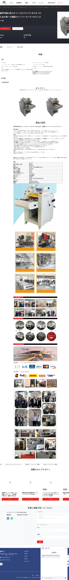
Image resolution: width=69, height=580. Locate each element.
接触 (40, 541)
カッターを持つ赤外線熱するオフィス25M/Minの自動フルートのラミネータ (10, 494)
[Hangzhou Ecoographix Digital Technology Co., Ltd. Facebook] (1, 564)
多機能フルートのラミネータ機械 (32, 464)
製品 (5, 7)
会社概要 (25, 553)
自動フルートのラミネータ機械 (50, 464)
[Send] (66, 577)
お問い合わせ (26, 561)
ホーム (1, 7)
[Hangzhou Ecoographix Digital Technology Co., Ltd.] (4, 2)
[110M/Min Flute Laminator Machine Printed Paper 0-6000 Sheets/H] (26, 106)
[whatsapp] (12, 518)
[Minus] (65, 548)
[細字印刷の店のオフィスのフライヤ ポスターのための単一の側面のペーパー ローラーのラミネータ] (10, 482)
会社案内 (25, 556)
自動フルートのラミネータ (12, 7)
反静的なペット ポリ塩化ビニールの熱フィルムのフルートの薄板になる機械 (30, 494)
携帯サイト (38, 575)
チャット (5, 28)
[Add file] (42, 577)
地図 (32, 575)
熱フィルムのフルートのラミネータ (13, 464)
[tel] (15, 518)
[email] (8, 518)
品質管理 (25, 558)
